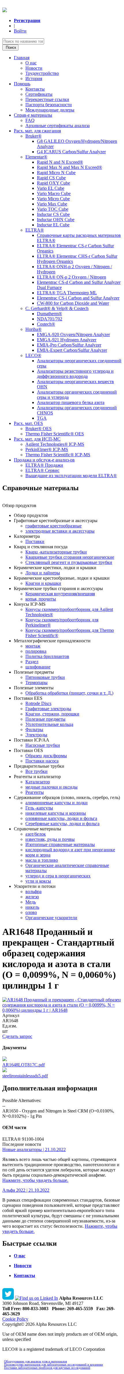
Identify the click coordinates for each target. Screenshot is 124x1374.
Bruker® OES (38, 428)
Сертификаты (38, 94)
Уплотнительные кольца (49, 724)
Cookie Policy (15, 1319)
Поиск (10, 47)
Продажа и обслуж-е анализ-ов (44, 459)
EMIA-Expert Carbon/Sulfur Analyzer (72, 350)
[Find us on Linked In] (36, 1298)
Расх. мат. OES (28, 423)
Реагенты (34, 792)
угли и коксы (38, 881)
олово (31, 912)
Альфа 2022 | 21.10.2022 (25, 1190)
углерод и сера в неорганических (58, 875)
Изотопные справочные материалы (60, 844)
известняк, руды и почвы (50, 839)
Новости (33, 68)
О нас (31, 62)
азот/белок (35, 834)
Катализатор (37, 781)
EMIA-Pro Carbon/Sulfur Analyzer (69, 344)
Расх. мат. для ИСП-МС (37, 439)
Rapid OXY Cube (53, 183)
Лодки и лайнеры (42, 572)
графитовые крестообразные (53, 525)
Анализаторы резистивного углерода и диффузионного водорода (75, 374)
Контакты (35, 88)
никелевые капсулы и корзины (55, 813)
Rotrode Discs (38, 703)
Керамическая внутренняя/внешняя (60, 593)
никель (32, 907)
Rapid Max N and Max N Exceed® (69, 167)
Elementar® (36, 156)
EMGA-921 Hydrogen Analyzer (66, 339)
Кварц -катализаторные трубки (56, 551)
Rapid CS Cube (51, 177)
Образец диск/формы (46, 755)
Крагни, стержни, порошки (52, 713)
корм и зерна (37, 854)
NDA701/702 (49, 318)
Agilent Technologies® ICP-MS (54, 444)
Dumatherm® (49, 313)
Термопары (36, 682)
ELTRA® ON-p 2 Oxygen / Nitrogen (71, 277)
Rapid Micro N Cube (56, 172)
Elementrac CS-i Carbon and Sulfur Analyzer (78, 297)
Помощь (22, 83)
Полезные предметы (45, 719)
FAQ (30, 120)
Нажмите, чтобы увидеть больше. (35, 1180)
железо (32, 896)
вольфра (33, 891)
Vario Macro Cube (54, 193)
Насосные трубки (42, 745)
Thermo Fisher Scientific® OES (54, 433)
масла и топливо (41, 860)
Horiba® (33, 329)
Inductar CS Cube (53, 214)
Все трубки (36, 771)
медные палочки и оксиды (51, 787)
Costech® (46, 324)
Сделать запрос (17, 1036)
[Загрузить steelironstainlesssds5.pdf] (4, 1070)
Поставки (34, 541)
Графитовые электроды (48, 708)
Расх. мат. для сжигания (37, 130)
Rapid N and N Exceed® (60, 162)
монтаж (32, 645)
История (33, 78)
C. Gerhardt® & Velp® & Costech (57, 308)
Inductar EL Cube (53, 224)
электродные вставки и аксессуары (60, 531)
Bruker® (33, 136)
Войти (20, 30)
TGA (42, 418)
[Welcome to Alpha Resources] (4, 10)
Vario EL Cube (50, 188)
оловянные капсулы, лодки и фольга (61, 818)
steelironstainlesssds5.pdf (25, 1075)
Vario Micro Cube (53, 198)
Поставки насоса (42, 760)
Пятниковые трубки (45, 677)
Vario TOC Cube (52, 209)
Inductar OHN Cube (55, 219)
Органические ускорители (51, 917)
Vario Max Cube (52, 203)
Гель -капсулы (39, 807)
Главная (21, 57)
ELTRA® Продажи (44, 465)
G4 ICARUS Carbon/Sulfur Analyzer (71, 151)
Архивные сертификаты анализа (57, 125)
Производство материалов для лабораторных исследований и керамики (53, 1364)
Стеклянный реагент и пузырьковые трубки (68, 562)
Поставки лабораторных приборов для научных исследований (47, 1367)
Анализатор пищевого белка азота (70, 402)
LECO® (33, 355)
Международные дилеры (49, 109)
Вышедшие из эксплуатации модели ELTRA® (71, 475)
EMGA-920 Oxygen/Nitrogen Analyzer (73, 334)
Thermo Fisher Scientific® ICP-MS (57, 454)
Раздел (31, 661)
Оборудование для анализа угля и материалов (35, 1361)
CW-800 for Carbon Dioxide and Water (73, 303)
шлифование (37, 666)
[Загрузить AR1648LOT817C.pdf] (4, 1059)
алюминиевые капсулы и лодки (56, 802)
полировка (35, 651)
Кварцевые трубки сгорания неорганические (69, 557)
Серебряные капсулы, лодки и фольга (62, 823)
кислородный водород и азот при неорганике (70, 849)
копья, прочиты (40, 598)
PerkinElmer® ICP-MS (46, 449)
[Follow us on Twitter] (8, 1298)
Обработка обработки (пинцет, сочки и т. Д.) (69, 692)
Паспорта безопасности (48, 104)
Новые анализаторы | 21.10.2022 (34, 1149)
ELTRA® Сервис (42, 470)
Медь (30, 901)
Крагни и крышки (43, 583)
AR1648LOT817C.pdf (23, 1064)
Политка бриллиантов (47, 656)
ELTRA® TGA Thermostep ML (67, 292)
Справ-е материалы (33, 115)
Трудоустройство (42, 73)
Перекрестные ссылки (47, 99)
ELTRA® (34, 230)
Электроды (36, 734)
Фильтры (34, 729)
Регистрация (27, 20)
